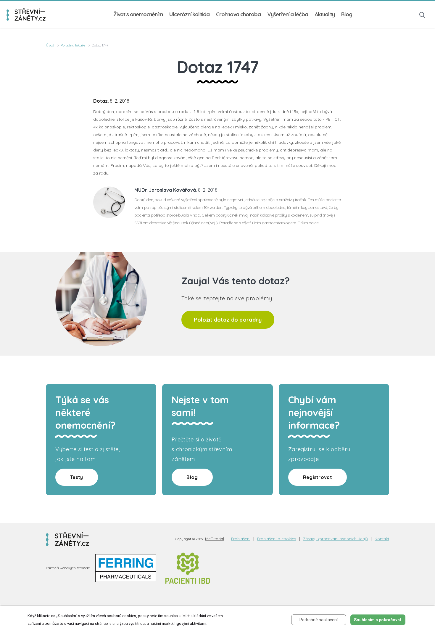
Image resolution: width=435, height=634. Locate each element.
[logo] (26, 14)
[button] (422, 14)
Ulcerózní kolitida (189, 14)
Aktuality (325, 14)
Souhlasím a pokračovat (378, 619)
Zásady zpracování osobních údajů (335, 539)
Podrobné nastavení (318, 619)
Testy (76, 477)
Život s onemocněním (138, 14)
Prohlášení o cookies (276, 539)
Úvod (50, 45)
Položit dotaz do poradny (228, 319)
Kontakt (382, 539)
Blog (346, 14)
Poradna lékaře (73, 45)
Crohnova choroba (238, 14)
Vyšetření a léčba (287, 14)
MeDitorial (214, 538)
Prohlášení (240, 539)
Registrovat (317, 477)
